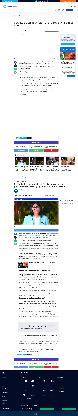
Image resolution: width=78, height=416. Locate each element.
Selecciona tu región (8, 1)
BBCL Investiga (43, 9)
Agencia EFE (20, 189)
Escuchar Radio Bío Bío (68, 1)
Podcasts (4, 9)
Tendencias (32, 9)
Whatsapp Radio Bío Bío (69, 409)
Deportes (27, 9)
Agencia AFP (18, 28)
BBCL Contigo (50, 9)
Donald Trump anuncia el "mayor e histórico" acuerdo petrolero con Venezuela (42, 263)
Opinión (37, 9)
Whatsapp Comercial (48, 408)
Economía (22, 9)
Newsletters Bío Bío (41, 1)
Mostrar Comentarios (36, 142)
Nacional (9, 9)
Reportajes (4, 400)
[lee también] (23, 265)
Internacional (15, 9)
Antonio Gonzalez (23, 193)
